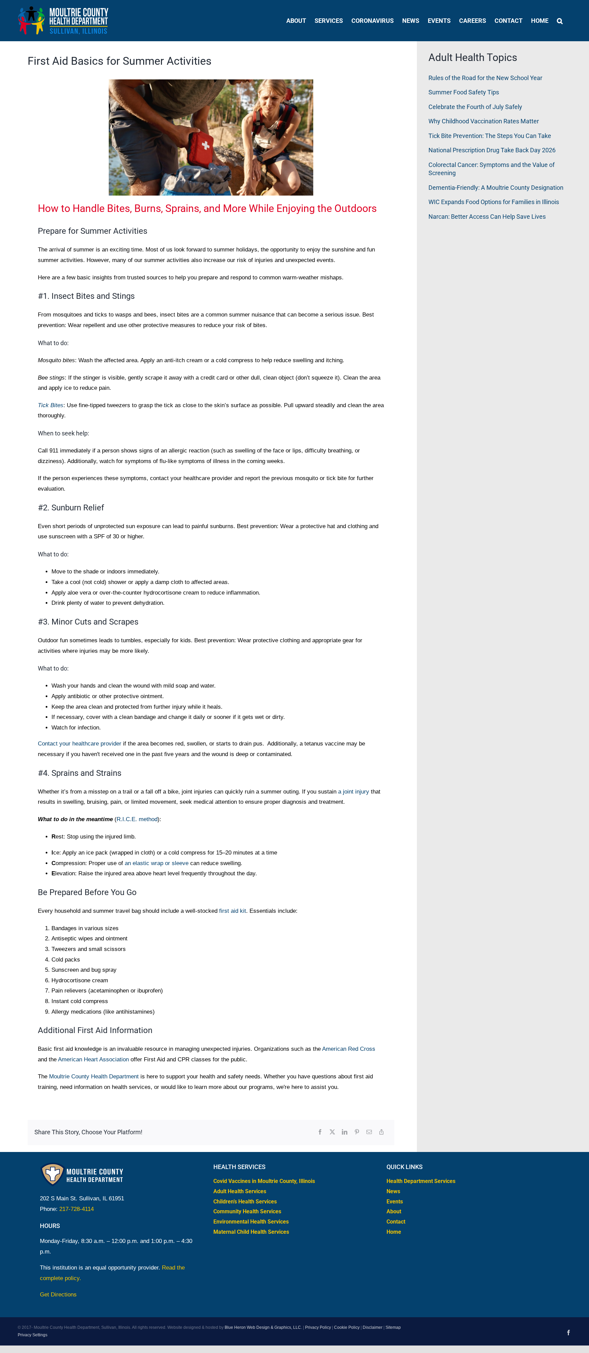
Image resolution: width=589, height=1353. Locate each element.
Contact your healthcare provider (79, 743)
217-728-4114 (76, 1208)
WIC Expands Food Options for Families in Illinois (493, 201)
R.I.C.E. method (137, 819)
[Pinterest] (357, 1132)
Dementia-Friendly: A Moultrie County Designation (495, 187)
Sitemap (393, 1327)
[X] (332, 1132)
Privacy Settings (32, 1334)
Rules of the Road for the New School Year (485, 77)
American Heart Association (93, 1059)
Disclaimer (372, 1327)
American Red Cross (348, 1049)
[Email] (369, 1132)
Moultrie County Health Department (94, 1076)
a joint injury (353, 791)
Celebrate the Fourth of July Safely (475, 106)
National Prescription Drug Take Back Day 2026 (492, 150)
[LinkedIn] (344, 1132)
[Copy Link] (381, 1132)
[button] (560, 20)
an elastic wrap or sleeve (156, 863)
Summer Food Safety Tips (463, 92)
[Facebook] (320, 1132)
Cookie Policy (347, 1327)
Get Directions (58, 1294)
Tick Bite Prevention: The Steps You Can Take (489, 135)
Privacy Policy (318, 1327)
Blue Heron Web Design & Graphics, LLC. (263, 1327)
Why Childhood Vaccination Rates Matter (483, 121)
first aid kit (232, 911)
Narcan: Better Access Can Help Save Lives (487, 216)
